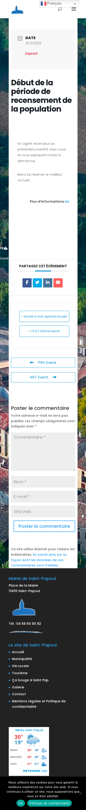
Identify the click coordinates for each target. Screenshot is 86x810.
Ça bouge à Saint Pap (30, 680)
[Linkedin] (47, 282)
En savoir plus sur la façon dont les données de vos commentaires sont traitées (38, 560)
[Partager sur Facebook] (27, 282)
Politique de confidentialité (49, 803)
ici (67, 201)
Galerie (18, 687)
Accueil (18, 652)
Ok (21, 803)
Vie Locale (20, 666)
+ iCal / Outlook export (44, 331)
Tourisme (20, 673)
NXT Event (39, 377)
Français (53, 3)
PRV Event (47, 362)
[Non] (80, 793)
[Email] (58, 282)
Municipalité (22, 659)
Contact (19, 694)
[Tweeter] (37, 282)
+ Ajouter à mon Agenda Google (44, 316)
